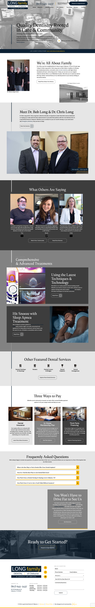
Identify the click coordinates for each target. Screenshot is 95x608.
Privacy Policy (49, 604)
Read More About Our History (46, 81)
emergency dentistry (27, 121)
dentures (72, 289)
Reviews (76, 7)
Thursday (31, 590)
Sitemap (41, 604)
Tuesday (31, 587)
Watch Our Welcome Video (69, 40)
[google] (45, 567)
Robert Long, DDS (83, 169)
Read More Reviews (57, 240)
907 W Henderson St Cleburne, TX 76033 (62, 3)
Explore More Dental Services (47, 377)
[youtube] (45, 576)
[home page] (17, 5)
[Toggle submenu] (43, 7)
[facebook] (45, 572)
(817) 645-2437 (45, 3)
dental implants (20, 42)
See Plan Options (47, 440)
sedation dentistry (59, 506)
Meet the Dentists (25, 126)
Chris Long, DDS (75, 169)
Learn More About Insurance (20, 440)
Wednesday (32, 588)
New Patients (60, 7)
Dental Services (49, 7)
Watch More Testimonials (37, 240)
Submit (61, 592)
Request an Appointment (78, 3)
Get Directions (67, 522)
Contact (83, 7)
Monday (31, 585)
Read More (55, 295)
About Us (39, 7)
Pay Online (69, 7)
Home (34, 7)
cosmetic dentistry (63, 70)
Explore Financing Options (74, 440)
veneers (73, 504)
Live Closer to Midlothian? (47, 51)
